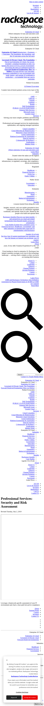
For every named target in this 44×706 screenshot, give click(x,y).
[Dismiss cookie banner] (7, 660)
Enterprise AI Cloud (32, 32)
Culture (32, 262)
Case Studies (18, 227)
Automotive (31, 196)
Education (31, 185)
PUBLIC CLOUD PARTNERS (24, 108)
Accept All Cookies (30, 697)
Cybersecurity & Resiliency (25, 140)
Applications (30, 142)
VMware (32, 98)
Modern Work (30, 144)
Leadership (31, 264)
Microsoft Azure (29, 112)
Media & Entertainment (27, 198)
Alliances (31, 266)
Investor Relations (28, 270)
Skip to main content (36, 2)
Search (20, 374)
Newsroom (31, 274)
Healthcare (31, 170)
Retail (33, 194)
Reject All (14, 697)
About (37, 244)
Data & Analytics (29, 138)
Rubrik (32, 104)
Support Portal (34, 610)
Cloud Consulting (29, 129)
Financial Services (28, 172)
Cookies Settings (22, 692)
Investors (36, 614)
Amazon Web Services (27, 110)
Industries (35, 154)
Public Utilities (30, 176)
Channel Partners (29, 268)
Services (36, 116)
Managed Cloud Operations (25, 133)
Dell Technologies (28, 106)
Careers (32, 272)
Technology (31, 200)
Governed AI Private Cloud (29, 638)
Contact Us (25, 377)
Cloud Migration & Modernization (23, 131)
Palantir (32, 100)
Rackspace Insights (19, 220)
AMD (33, 96)
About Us (31, 261)
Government (30, 183)
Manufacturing (30, 192)
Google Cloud (30, 114)
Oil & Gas (31, 174)
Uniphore (31, 102)
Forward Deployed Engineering (28, 640)
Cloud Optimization (28, 134)
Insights (36, 202)
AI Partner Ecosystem (31, 86)
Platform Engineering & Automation (22, 136)
